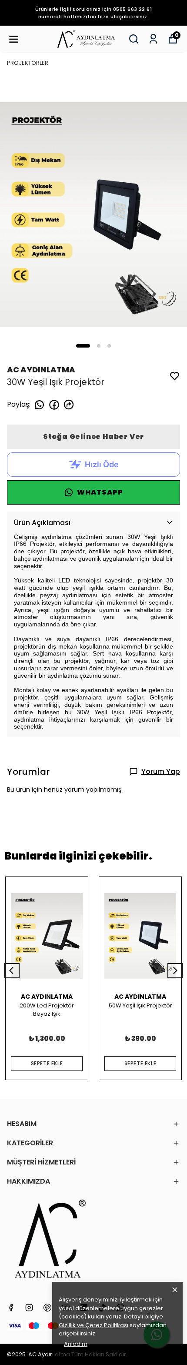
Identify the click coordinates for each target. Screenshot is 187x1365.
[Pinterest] (47, 1307)
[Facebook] (11, 1307)
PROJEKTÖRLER (27, 63)
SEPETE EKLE (47, 1063)
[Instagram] (29, 1307)
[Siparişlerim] (153, 38)
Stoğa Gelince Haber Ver (93, 437)
